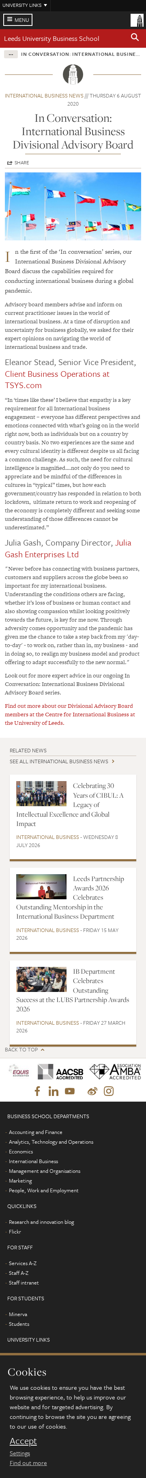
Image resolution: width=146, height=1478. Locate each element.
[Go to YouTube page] (70, 1091)
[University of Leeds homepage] (137, 19)
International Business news (44, 95)
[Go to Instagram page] (109, 1091)
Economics (21, 1151)
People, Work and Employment (44, 1190)
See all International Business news (59, 761)
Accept (23, 1441)
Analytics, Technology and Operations (51, 1142)
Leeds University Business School (51, 38)
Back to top (21, 1049)
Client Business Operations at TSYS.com (57, 379)
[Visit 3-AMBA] (112, 1072)
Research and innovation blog (41, 1222)
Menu (22, 20)
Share (22, 162)
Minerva (18, 1314)
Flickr (15, 1231)
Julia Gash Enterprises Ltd (68, 548)
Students (19, 1324)
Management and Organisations (44, 1171)
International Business (47, 837)
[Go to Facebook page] (37, 1091)
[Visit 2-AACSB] (58, 1072)
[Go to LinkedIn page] (53, 1091)
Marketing (20, 1180)
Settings (20, 1452)
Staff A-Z (18, 1273)
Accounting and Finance (35, 1132)
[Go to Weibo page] (92, 1091)
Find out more (28, 1462)
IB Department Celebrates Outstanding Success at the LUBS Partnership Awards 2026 (72, 990)
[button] (135, 38)
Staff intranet (24, 1282)
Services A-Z (22, 1263)
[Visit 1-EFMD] (18, 1071)
